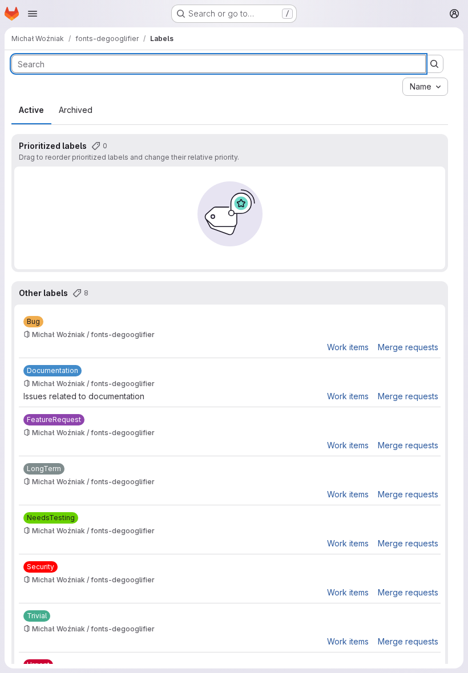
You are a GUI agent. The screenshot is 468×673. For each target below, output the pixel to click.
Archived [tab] (75, 110)
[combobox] (425, 87)
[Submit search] (434, 64)
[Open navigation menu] (32, 14)
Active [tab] (31, 110)
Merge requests (408, 347)
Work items (348, 347)
